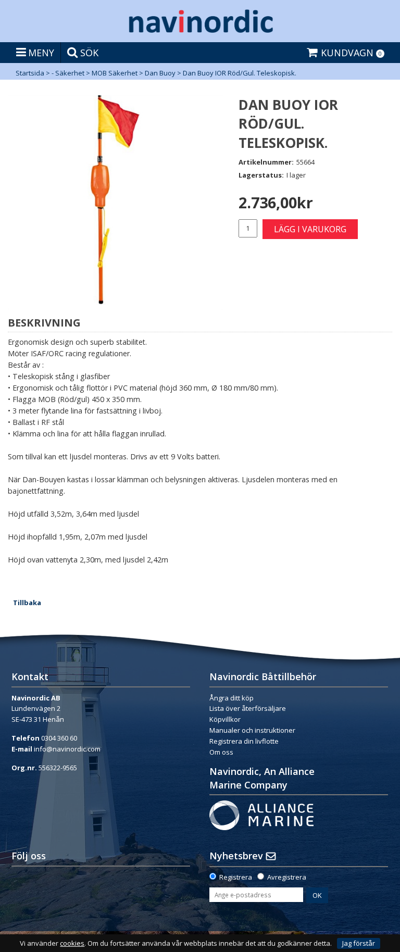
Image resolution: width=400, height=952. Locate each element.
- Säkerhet (68, 73)
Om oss (221, 752)
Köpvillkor (225, 719)
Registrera (235, 877)
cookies (72, 943)
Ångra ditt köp (231, 698)
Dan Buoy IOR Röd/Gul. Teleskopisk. (239, 73)
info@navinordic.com (67, 749)
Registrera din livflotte (244, 741)
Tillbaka (27, 602)
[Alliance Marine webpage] (261, 814)
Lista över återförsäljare (247, 708)
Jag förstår (358, 943)
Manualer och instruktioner (253, 730)
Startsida (30, 73)
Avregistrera (286, 877)
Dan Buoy (160, 73)
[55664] (115, 202)
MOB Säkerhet (115, 73)
